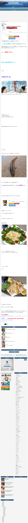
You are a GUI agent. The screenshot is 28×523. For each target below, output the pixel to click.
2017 (3, 518)
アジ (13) (17, 424)
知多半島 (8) (17, 435)
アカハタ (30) (17, 407)
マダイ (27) (17, 411)
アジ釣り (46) (17, 401)
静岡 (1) (17, 468)
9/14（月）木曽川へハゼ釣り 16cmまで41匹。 (10, 341)
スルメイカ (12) (18, 428)
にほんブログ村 (3, 29)
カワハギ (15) (17, 418)
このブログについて (7, 360)
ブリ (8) (17, 434)
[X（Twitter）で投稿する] (5, 324)
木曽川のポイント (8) (18, 391)
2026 (3, 501)
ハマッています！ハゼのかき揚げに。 (9, 345)
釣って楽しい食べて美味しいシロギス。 (9, 333)
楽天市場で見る (16, 36)
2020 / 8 (4, 510)
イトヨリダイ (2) (18, 461)
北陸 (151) (17, 378)
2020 (3, 506)
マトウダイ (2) (17, 458)
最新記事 (7, 476)
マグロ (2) (17, 459)
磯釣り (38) (17, 404)
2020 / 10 (4, 508)
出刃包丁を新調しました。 (8, 337)
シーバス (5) (17, 441)
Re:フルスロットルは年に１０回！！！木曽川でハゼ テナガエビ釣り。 (14, 2)
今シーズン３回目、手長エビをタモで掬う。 (6, 355)
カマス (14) (17, 421)
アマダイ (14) (17, 422)
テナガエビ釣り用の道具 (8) (19, 387)
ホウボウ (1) (17, 472)
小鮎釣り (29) (17, 380)
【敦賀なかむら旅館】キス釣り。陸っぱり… (21, 355)
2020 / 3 (4, 514)
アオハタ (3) (17, 449)
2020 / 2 (4, 515)
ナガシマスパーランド (7, 114)
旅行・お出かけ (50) (18, 398)
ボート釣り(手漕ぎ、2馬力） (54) (20, 397)
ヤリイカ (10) (17, 432)
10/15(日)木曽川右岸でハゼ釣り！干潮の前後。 (10, 329)
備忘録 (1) (17, 465)
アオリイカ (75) (18, 394)
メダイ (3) (17, 451)
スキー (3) (17, 452)
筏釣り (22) (17, 414)
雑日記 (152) (17, 384)
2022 (3, 504)
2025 (3, 502)
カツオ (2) (17, 462)
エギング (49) (17, 400)
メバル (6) (17, 438)
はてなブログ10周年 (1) (19, 466)
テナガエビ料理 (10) (18, 390)
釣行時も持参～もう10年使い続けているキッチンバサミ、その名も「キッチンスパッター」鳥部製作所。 (9, 483)
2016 (3, 519)
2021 (3, 505)
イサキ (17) (17, 415)
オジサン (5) (17, 442)
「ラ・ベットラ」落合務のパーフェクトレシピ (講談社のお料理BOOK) (17, 201)
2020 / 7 (4, 511)
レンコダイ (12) (18, 425)
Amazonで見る (11, 36)
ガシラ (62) (17, 395)
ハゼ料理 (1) (17, 388)
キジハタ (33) (17, 405)
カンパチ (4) (17, 448)
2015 (3, 520)
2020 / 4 (4, 513)
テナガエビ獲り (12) (18, 381)
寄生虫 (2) (17, 455)
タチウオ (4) (17, 444)
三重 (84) (17, 377)
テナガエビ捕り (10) (18, 431)
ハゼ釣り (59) (17, 374)
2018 (3, 517)
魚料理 (2, 25)
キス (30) (17, 408)
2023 (3, 503)
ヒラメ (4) (17, 445)
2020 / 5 (4, 512)
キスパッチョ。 (4, 24)
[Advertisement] (14, 16)
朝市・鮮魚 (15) (18, 417)
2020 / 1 (4, 516)
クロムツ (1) (17, 469)
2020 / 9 (4, 509)
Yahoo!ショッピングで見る (12, 38)
